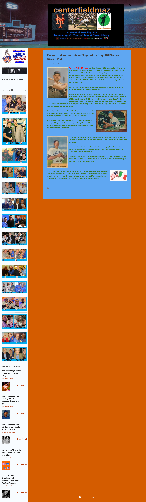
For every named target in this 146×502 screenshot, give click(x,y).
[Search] (130, 5)
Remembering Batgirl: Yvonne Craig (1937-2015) (11, 373)
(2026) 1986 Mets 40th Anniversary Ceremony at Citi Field (11, 452)
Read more (22, 385)
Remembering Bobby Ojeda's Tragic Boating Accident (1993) (12, 426)
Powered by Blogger (88, 497)
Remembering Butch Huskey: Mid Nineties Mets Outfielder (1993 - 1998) (11, 400)
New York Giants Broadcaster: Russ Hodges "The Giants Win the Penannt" (10, 479)
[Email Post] (48, 188)
